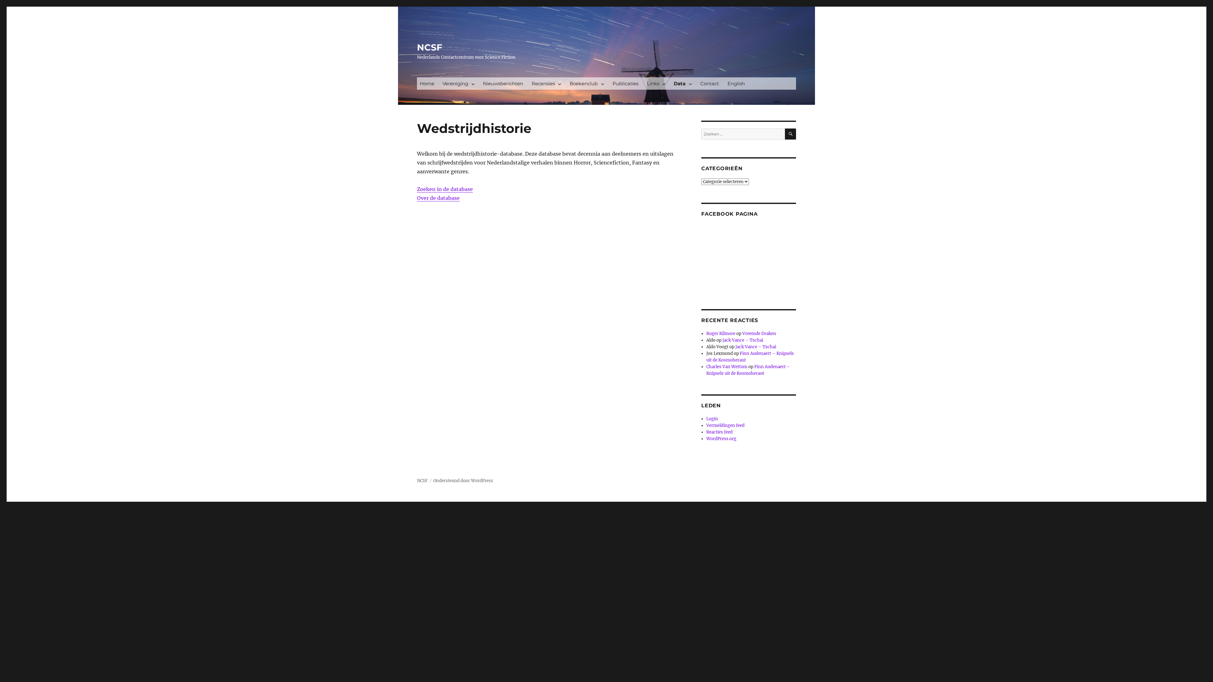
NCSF (429, 47)
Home (427, 84)
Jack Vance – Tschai (742, 340)
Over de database (438, 198)
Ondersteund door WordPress (463, 480)
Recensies (543, 84)
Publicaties (625, 84)
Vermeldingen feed (725, 425)
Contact (709, 84)
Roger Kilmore (720, 333)
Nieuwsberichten (503, 84)
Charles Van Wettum (726, 366)
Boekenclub (584, 84)
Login (712, 419)
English (736, 84)
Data (679, 84)
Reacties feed (719, 432)
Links (653, 84)
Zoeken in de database (445, 189)
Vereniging (455, 84)
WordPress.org (721, 438)
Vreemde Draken (759, 333)
